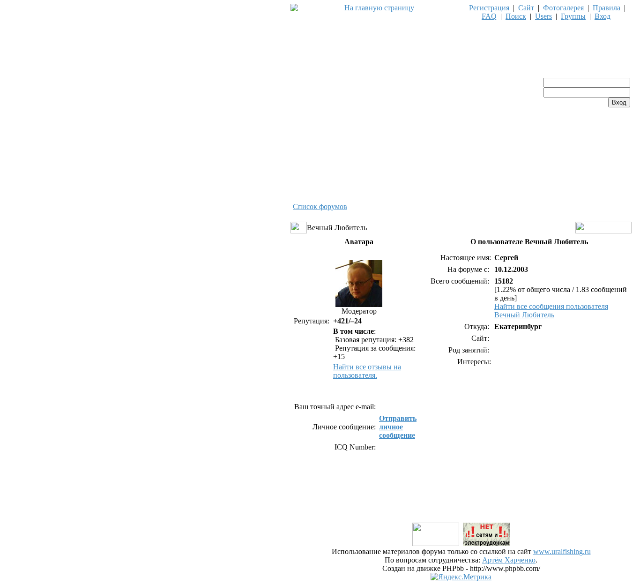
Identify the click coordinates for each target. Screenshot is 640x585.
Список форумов (320, 206)
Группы (573, 16)
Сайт (526, 8)
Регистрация (489, 8)
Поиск (516, 16)
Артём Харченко (509, 560)
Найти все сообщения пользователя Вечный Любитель (551, 310)
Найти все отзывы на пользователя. (367, 371)
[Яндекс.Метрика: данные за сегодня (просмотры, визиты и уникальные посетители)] (461, 577)
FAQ (489, 16)
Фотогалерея (563, 8)
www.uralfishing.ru (562, 551)
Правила (606, 8)
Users (543, 16)
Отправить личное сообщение (398, 426)
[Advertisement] (461, 500)
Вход (602, 16)
